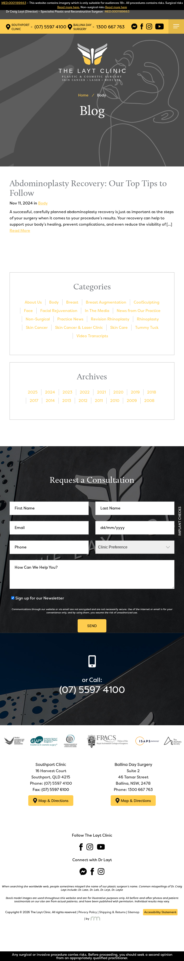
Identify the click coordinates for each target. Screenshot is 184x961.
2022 (85, 392)
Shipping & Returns (112, 912)
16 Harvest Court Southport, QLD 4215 (50, 771)
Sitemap (133, 912)
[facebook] (141, 27)
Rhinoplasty (148, 319)
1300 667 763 (110, 27)
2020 (118, 392)
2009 (132, 400)
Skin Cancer (37, 327)
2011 (99, 400)
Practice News (70, 319)
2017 (34, 400)
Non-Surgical (38, 319)
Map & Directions (53, 800)
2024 (50, 392)
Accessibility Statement (160, 912)
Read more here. (68, 7)
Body (43, 203)
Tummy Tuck (147, 327)
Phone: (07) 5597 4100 (51, 783)
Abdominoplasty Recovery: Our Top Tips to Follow (88, 188)
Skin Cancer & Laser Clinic (79, 327)
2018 (151, 392)
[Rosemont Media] (95, 918)
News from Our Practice (139, 310)
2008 (149, 400)
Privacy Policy (87, 912)
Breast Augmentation (106, 302)
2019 (135, 392)
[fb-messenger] (134, 27)
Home (83, 95)
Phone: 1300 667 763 (133, 789)
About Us (33, 302)
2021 (101, 392)
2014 (50, 400)
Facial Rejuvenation (58, 310)
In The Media (97, 310)
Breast (72, 302)
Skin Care (119, 327)
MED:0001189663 (13, 3)
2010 (114, 400)
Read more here (116, 7)
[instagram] (149, 27)
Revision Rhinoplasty (110, 319)
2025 (33, 392)
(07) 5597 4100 (50, 27)
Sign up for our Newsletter (39, 598)
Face (28, 310)
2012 (83, 400)
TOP (176, 945)
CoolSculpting (146, 302)
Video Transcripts (92, 335)
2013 (66, 400)
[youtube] (159, 27)
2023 (67, 392)
